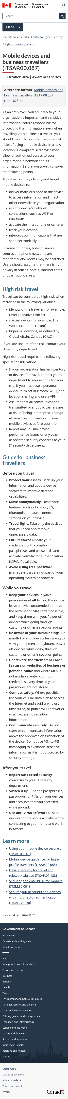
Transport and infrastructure (18, 1021)
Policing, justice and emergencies (21, 1016)
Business (7, 975)
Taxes (5, 993)
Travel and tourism (12, 970)
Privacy (6, 1091)
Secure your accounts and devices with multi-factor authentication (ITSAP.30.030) (35, 897)
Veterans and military (14, 1050)
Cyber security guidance (20, 44)
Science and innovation (15, 1039)
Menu (11, 27)
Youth (5, 1056)
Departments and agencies (17, 941)
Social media (9, 1068)
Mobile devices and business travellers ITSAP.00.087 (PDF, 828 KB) (33, 95)
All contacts (8, 935)
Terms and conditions (14, 1086)
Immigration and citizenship (18, 964)
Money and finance (13, 1033)
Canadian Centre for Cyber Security (41, 37)
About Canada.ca (11, 1080)
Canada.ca (9, 37)
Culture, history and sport (16, 1010)
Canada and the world (14, 1027)
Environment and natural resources (22, 998)
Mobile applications (13, 1074)
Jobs (4, 958)
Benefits (7, 981)
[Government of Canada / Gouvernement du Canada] (25, 5)
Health (6, 987)
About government (12, 947)
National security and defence (19, 1004)
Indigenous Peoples (13, 1044)
